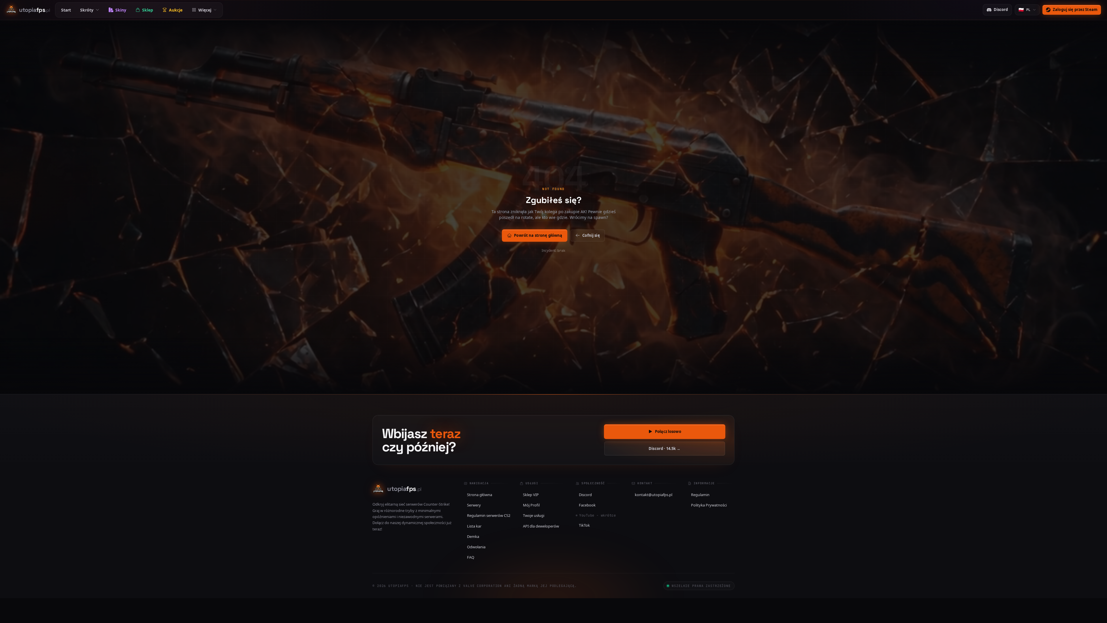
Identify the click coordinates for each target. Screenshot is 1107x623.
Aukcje (175, 10)
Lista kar (474, 526)
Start (66, 10)
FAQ (470, 557)
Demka (473, 536)
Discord (1001, 9)
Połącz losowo (668, 431)
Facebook (587, 505)
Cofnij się (591, 235)
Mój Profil (531, 505)
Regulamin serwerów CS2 (488, 515)
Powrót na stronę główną (538, 235)
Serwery (474, 505)
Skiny (120, 10)
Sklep (147, 10)
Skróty (86, 10)
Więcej (204, 10)
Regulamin (700, 494)
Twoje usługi (533, 515)
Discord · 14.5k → (664, 448)
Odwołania (476, 546)
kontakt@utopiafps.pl (653, 494)
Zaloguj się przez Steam (1075, 9)
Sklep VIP (531, 494)
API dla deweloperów (541, 526)
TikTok (584, 525)
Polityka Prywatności (709, 505)
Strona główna (479, 494)
